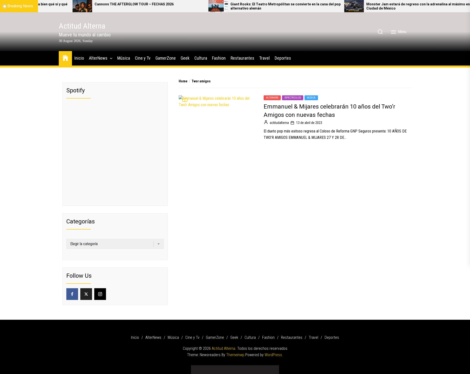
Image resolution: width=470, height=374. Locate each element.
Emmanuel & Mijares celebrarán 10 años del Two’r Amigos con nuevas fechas (329, 110)
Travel (264, 58)
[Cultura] (242, 368)
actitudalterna (279, 123)
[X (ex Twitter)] (86, 294)
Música (123, 58)
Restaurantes (242, 58)
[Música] (213, 368)
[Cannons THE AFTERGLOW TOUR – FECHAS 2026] (65, 6)
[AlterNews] (205, 368)
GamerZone (165, 58)
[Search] (380, 32)
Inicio (79, 58)
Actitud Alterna (82, 26)
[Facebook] (72, 294)
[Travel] (264, 368)
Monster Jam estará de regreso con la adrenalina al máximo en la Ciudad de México (403, 6)
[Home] (65, 57)
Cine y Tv (143, 58)
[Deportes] (271, 368)
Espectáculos (292, 97)
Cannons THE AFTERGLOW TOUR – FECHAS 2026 (117, 4)
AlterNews (98, 58)
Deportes (283, 58)
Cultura (200, 58)
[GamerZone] (227, 368)
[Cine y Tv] (220, 368)
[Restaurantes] (257, 368)
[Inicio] (198, 368)
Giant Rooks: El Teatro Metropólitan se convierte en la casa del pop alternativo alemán (269, 6)
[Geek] (235, 368)
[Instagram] (100, 294)
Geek (185, 58)
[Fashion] (249, 368)
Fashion (219, 58)
